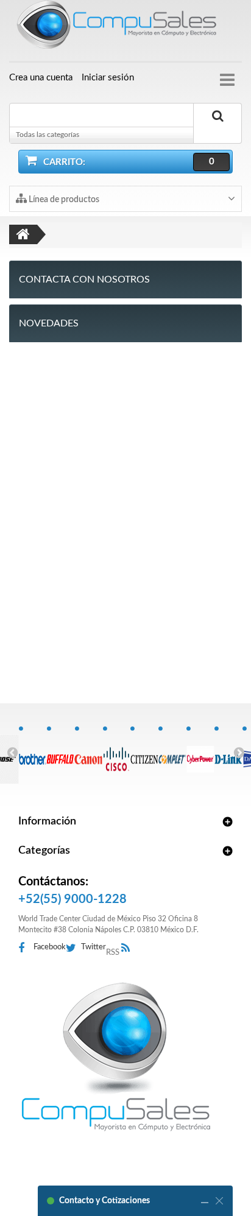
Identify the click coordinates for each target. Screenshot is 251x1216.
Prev (12, 752)
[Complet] (172, 753)
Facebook (50, 947)
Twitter (93, 947)
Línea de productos (63, 199)
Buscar (217, 129)
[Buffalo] (60, 753)
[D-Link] (228, 753)
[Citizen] (144, 753)
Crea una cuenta (40, 77)
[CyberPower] (200, 753)
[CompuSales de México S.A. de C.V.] (115, 1056)
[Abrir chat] (204, 1200)
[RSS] (128, 948)
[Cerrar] (219, 1200)
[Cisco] (116, 753)
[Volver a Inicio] (23, 234)
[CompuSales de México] (125, 27)
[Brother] (32, 753)
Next (239, 752)
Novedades (49, 323)
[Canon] (88, 753)
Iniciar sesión (108, 77)
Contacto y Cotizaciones (104, 1201)
